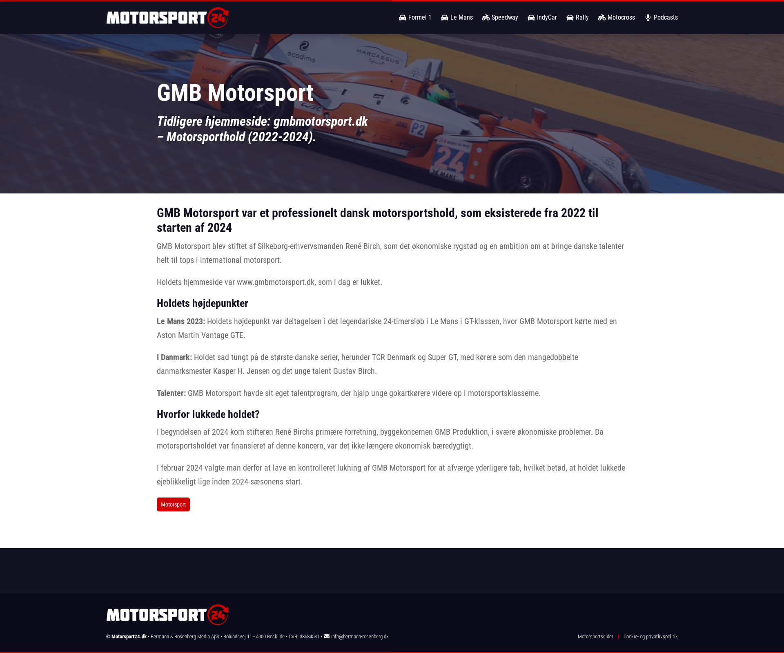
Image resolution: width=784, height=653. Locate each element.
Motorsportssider (595, 636)
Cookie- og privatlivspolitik (651, 636)
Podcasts (665, 17)
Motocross (620, 17)
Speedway (504, 17)
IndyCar (546, 17)
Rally (581, 17)
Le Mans (461, 17)
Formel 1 (419, 17)
